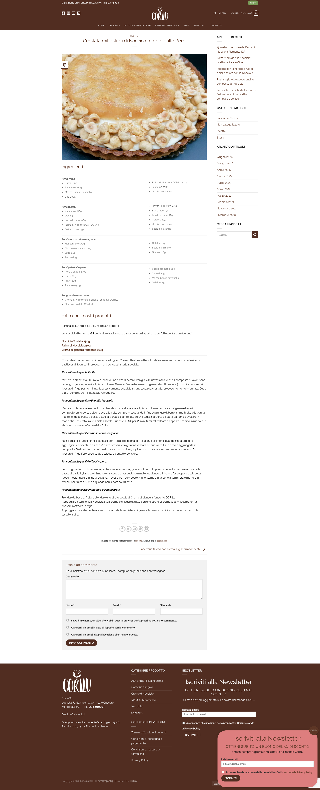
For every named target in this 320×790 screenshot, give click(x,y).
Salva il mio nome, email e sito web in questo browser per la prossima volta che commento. (124, 620)
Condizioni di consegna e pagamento (146, 741)
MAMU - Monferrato (143, 700)
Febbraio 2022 (225, 202)
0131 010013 (96, 706)
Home (101, 25)
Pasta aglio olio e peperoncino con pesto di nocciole (235, 81)
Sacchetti (137, 713)
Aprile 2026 (224, 170)
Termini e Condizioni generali (148, 732)
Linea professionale (167, 25)
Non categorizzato (228, 124)
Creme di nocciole (142, 693)
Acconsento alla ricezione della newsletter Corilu (218, 726)
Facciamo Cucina (227, 118)
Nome (70, 605)
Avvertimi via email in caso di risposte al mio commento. (103, 627)
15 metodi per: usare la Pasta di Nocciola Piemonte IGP (236, 49)
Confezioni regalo (142, 687)
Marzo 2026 (224, 176)
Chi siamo (114, 25)
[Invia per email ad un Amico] (134, 529)
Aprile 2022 (224, 189)
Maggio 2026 (225, 163)
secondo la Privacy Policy (298, 772)
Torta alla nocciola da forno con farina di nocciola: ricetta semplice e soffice (236, 94)
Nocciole (136, 706)
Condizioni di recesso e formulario (145, 751)
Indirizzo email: (190, 709)
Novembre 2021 (226, 208)
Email (116, 605)
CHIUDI (313, 730)
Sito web (165, 605)
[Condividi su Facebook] (122, 529)
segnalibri (162, 541)
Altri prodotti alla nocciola (147, 680)
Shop (186, 25)
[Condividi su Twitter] (128, 529)
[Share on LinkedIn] (146, 529)
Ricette (134, 36)
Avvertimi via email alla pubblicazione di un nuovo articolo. (104, 634)
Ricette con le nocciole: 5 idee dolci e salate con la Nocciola (235, 71)
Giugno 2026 (225, 157)
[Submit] (255, 234)
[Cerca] (215, 13)
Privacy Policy (139, 760)
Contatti (216, 25)
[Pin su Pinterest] (140, 529)
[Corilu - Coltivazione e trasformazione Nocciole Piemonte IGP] (160, 13)
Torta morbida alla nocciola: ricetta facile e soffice (234, 60)
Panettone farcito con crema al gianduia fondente (170, 549)
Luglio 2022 (224, 182)
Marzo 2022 (224, 195)
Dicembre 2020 (226, 215)
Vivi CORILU (200, 25)
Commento (73, 576)
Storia (220, 137)
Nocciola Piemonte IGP (137, 25)
